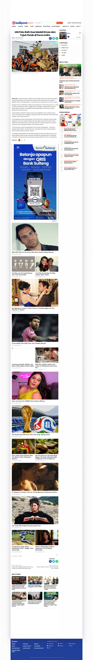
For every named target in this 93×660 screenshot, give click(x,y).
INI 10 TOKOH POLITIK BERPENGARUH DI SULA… (70, 129)
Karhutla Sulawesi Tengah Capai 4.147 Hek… (71, 156)
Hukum (61, 77)
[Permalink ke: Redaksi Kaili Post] (13, 38)
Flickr (71, 646)
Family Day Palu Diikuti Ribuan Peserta (70, 162)
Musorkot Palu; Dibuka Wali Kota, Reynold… (71, 94)
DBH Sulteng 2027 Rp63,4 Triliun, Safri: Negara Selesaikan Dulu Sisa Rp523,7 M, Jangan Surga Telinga (50, 603)
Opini (74, 84)
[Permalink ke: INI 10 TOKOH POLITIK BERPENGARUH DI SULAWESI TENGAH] (70, 120)
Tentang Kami (15, 648)
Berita (65, 154)
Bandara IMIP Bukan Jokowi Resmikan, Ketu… (71, 107)
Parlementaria (62, 78)
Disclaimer (37, 646)
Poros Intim (14, 556)
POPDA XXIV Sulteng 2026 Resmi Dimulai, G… (71, 149)
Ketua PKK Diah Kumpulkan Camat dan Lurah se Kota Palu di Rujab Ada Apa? (35, 602)
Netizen (71, 104)
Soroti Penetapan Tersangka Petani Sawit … (72, 101)
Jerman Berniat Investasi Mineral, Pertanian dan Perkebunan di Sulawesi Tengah (50, 587)
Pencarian (59, 23)
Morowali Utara (72, 97)
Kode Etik (25, 644)
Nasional (72, 127)
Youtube (61, 646)
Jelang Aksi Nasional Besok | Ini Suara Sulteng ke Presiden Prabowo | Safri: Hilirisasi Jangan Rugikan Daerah (19, 603)
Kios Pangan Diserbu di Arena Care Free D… (70, 169)
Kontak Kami (26, 648)
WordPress (73, 643)
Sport (74, 90)
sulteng (64, 52)
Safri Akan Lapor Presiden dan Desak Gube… (69, 81)
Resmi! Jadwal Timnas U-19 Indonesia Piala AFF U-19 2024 (47, 567)
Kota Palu (64, 45)
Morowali (71, 77)
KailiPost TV (70, 154)
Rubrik (72, 78)
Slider (63, 55)
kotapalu (64, 50)
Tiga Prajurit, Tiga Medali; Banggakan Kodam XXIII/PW (35, 586)
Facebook (50, 643)
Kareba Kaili (70, 160)
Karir (13, 646)
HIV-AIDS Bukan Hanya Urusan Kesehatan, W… (70, 136)
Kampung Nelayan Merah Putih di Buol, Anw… (71, 142)
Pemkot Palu (65, 47)
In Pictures (65, 77)
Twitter (60, 643)
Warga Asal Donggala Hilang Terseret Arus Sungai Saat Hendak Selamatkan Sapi (22, 567)
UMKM (73, 167)
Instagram (50, 646)
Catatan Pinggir (68, 84)
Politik (68, 78)
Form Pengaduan (39, 648)
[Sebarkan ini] (50, 38)
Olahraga (66, 90)
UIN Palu (20, 556)
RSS (49, 648)
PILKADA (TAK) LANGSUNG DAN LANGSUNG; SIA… (71, 87)
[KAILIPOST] (23, 23)
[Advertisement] (46, 10)
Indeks (13, 644)
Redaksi (36, 644)
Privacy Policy (27, 646)
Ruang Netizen (77, 104)
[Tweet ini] (53, 38)
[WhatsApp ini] (56, 38)
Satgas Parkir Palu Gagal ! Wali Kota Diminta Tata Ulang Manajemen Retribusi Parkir (19, 587)
